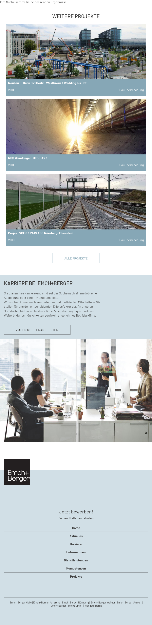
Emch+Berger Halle (21, 602)
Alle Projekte (76, 258)
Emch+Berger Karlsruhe (46, 602)
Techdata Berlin (93, 605)
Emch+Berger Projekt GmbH (66, 605)
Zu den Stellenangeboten (37, 330)
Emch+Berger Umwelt (129, 602)
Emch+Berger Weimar (102, 602)
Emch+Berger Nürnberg (75, 602)
